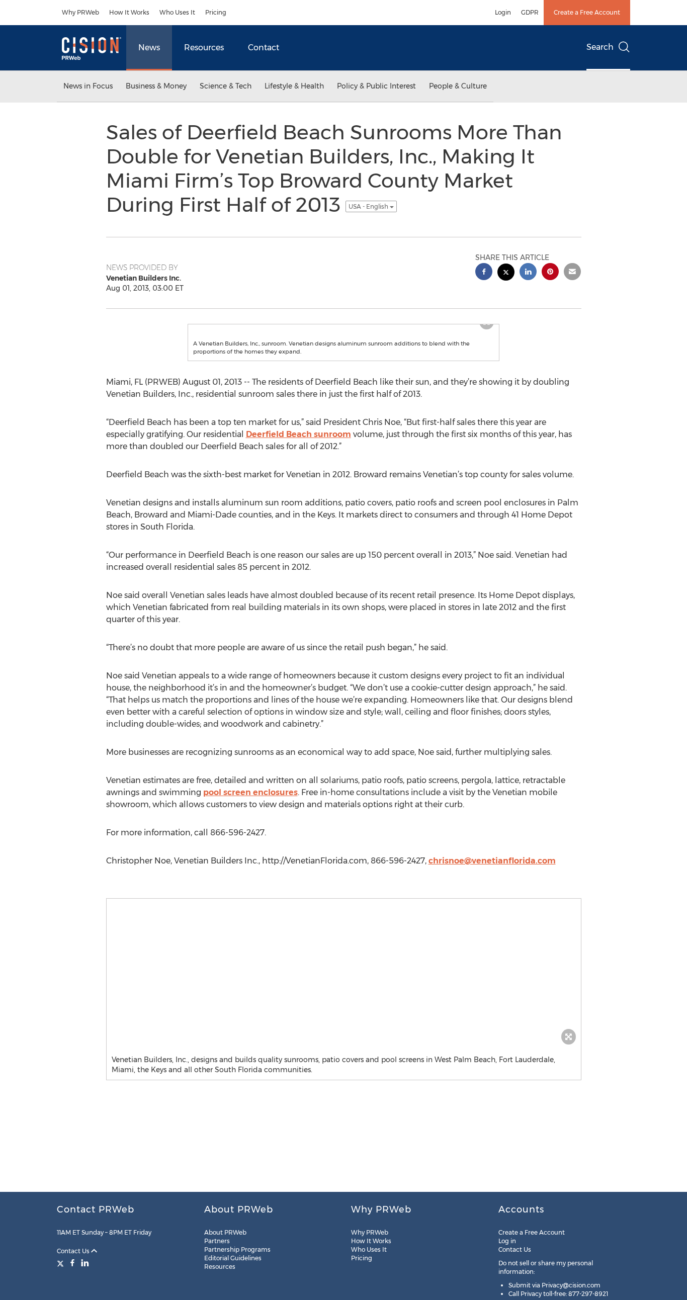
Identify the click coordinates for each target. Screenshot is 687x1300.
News (149, 47)
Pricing (215, 12)
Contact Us (74, 1251)
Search (600, 47)
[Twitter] (61, 1263)
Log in (507, 1241)
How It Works (129, 12)
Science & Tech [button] (225, 86)
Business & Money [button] (156, 86)
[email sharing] (572, 273)
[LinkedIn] (85, 1263)
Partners (217, 1241)
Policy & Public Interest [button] (376, 86)
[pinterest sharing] (550, 273)
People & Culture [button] (458, 86)
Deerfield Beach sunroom (298, 454)
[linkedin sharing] (528, 273)
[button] (343, 334)
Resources (204, 47)
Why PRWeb (80, 12)
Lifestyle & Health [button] (294, 86)
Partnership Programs (237, 1249)
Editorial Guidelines (233, 1258)
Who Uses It (177, 12)
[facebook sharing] (483, 273)
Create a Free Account (587, 12)
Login (503, 12)
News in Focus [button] (88, 86)
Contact (263, 47)
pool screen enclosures (250, 812)
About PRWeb (225, 1232)
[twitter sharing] (505, 273)
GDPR (530, 12)
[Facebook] (72, 1263)
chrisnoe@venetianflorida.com (492, 881)
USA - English (369, 206)
